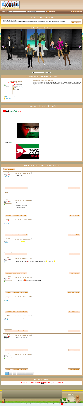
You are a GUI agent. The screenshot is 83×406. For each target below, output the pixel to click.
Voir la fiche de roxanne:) (74, 311)
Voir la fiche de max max (74, 369)
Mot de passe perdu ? (76, 11)
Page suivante (21, 373)
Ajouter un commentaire (9, 169)
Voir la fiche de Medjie (74, 273)
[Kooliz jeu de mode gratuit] (10, 9)
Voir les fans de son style (10, 96)
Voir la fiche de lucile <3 (74, 350)
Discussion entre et (16, 188)
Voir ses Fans (21, 87)
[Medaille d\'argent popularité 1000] (45, 41)
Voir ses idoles (8, 98)
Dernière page (29, 373)
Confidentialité (31, 400)
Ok (61, 403)
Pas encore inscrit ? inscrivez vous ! (42, 383)
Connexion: (4, 11)
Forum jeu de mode (38, 400)
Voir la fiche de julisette (74, 215)
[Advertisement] (52, 6)
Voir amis (20, 86)
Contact (23, 400)
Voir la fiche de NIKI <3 (74, 188)
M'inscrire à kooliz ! (76, 22)
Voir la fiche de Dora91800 (73, 292)
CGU (27, 400)
